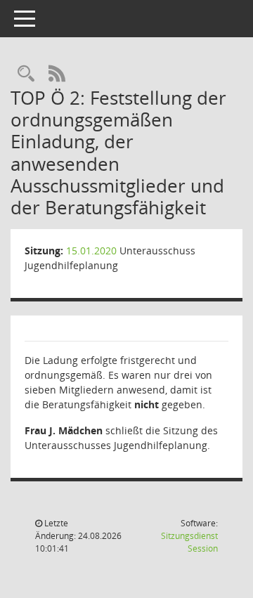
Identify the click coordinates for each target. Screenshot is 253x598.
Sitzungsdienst (189, 542)
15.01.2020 (91, 250)
